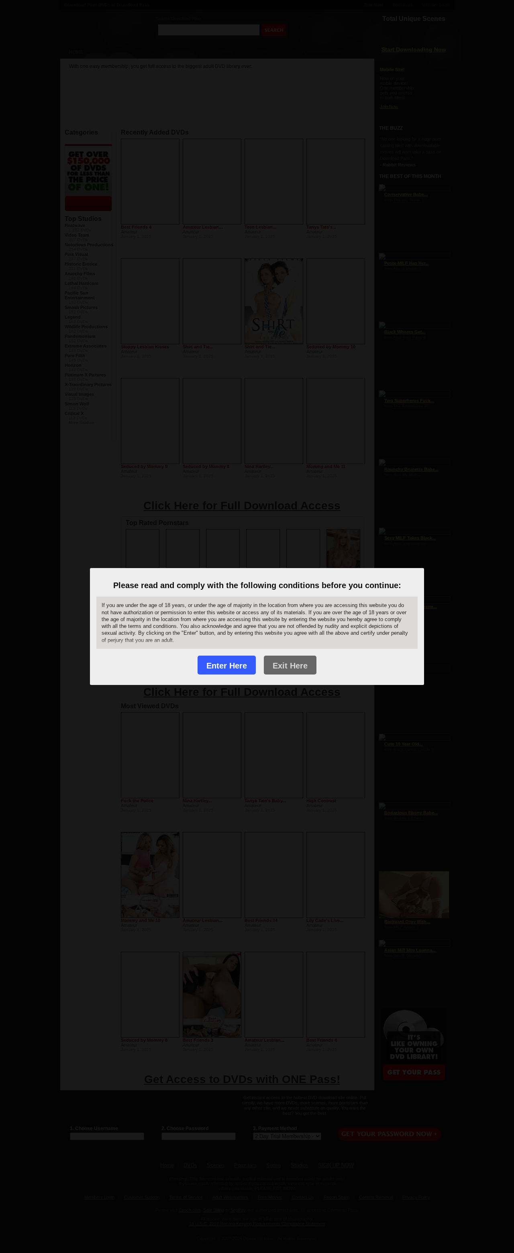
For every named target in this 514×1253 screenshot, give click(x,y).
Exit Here (290, 665)
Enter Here (226, 665)
